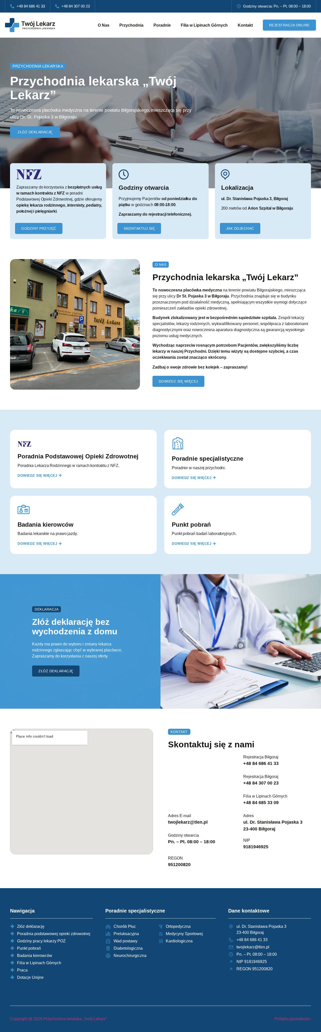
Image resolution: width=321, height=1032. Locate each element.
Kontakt (245, 25)
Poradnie (162, 25)
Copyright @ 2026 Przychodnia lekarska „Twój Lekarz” (58, 1019)
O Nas (103, 25)
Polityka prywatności (292, 1019)
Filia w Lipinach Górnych (204, 25)
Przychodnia (131, 25)
